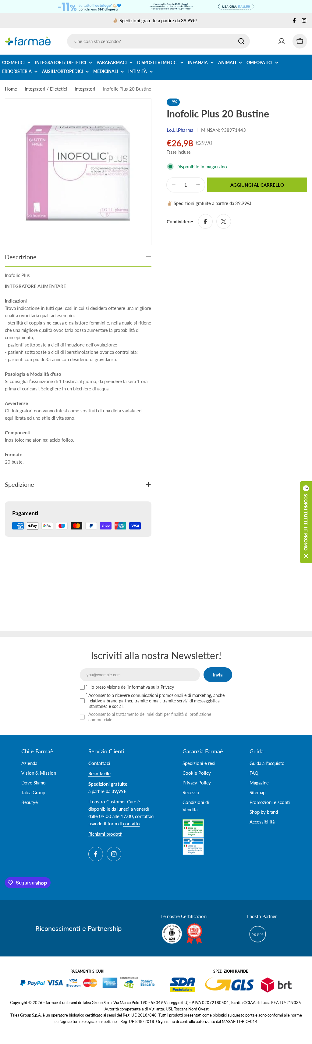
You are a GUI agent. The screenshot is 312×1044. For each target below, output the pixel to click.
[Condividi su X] (223, 221)
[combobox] (158, 41)
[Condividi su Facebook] (205, 221)
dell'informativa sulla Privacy (147, 687)
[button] (306, 522)
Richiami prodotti (105, 834)
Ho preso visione (131, 687)
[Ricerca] (241, 41)
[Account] (281, 41)
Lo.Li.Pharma (180, 130)
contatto (131, 823)
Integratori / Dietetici (46, 88)
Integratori (85, 88)
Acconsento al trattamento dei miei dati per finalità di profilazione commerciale (149, 717)
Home (11, 88)
